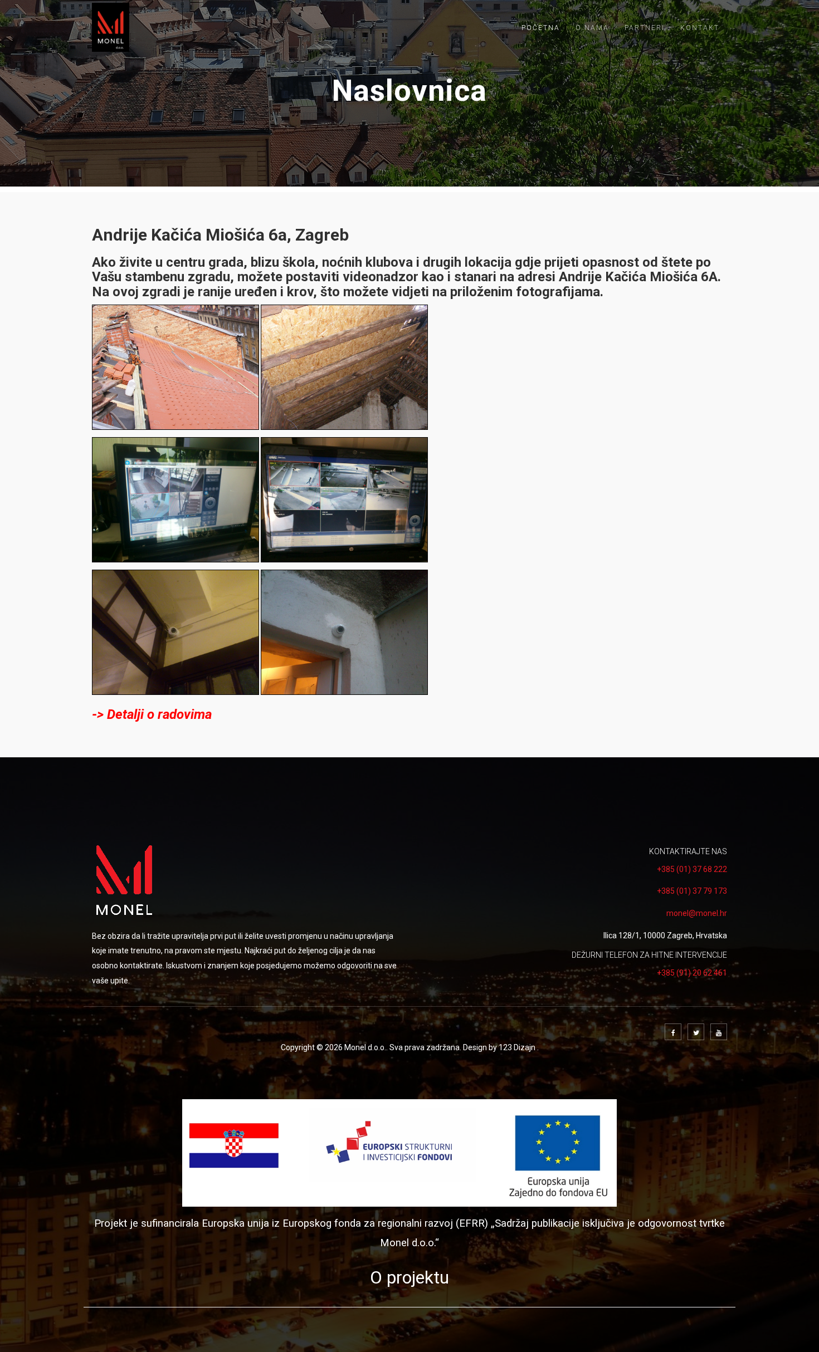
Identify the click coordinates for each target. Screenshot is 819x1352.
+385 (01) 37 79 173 (692, 890)
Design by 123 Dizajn (500, 1047)
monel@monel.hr (696, 913)
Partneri (645, 28)
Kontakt (699, 28)
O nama (592, 28)
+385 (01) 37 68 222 (692, 869)
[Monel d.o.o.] (111, 27)
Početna (540, 28)
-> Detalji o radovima (152, 714)
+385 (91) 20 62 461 (692, 972)
